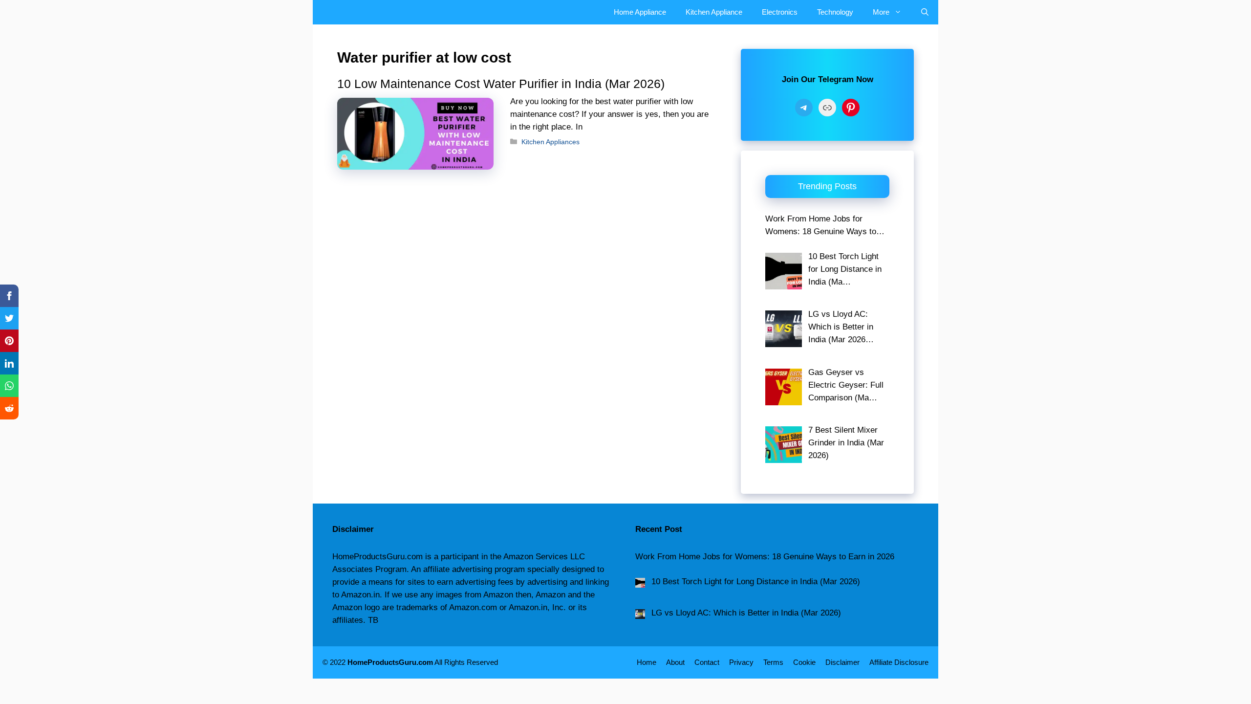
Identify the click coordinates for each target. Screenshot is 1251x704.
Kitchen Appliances (550, 142)
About (675, 662)
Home (646, 662)
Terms (773, 662)
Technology (835, 12)
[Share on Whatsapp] (9, 385)
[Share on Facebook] (9, 296)
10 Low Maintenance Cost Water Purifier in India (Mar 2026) (501, 83)
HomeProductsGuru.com (390, 662)
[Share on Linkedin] (9, 363)
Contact (706, 662)
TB (373, 620)
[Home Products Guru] (335, 12)
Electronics (780, 12)
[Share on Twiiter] (9, 318)
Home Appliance (640, 12)
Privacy (741, 662)
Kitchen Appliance (714, 12)
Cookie (804, 662)
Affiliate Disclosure (898, 662)
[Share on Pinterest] (9, 341)
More (881, 12)
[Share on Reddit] (9, 408)
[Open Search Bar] (924, 12)
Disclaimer (842, 662)
